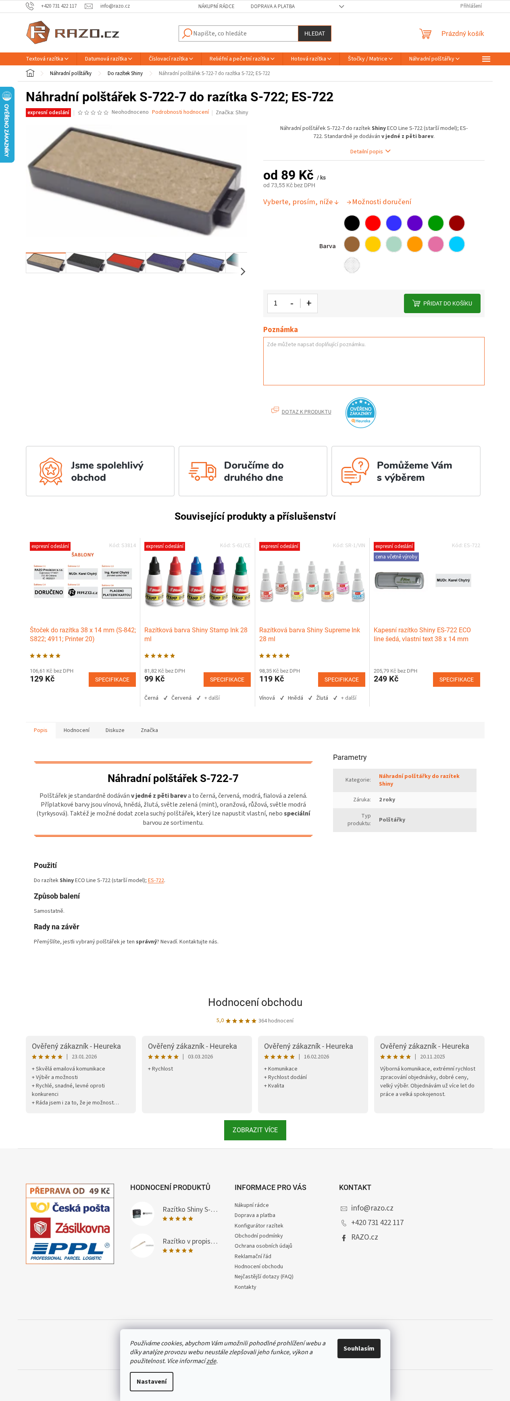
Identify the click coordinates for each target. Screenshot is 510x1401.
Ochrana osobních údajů (263, 1246)
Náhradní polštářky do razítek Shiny (419, 780)
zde (211, 1361)
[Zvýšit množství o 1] (308, 303)
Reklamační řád (253, 1257)
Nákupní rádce (216, 6)
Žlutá (322, 698)
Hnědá (295, 698)
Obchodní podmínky (259, 1236)
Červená (181, 698)
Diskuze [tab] (115, 730)
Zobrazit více (255, 1130)
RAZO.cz (364, 1237)
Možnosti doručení (381, 202)
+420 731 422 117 (377, 1222)
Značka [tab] (149, 730)
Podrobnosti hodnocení (180, 112)
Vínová (267, 698)
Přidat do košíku (447, 303)
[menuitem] (47, 58)
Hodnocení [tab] (77, 730)
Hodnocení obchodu (255, 1002)
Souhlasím (359, 1348)
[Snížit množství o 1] (292, 303)
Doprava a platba (273, 6)
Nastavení (152, 1381)
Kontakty (245, 1287)
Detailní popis (366, 152)
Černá (151, 698)
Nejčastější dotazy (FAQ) (264, 1277)
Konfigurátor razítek (259, 1226)
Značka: (232, 113)
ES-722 (156, 880)
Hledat (314, 33)
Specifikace (112, 679)
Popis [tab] (41, 730)
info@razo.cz (372, 1208)
